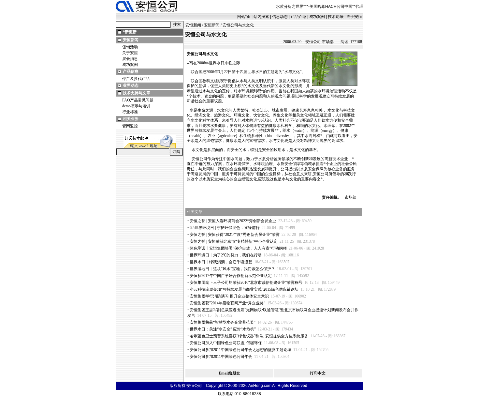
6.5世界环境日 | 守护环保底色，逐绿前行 (225, 227)
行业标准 (130, 112)
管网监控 (130, 126)
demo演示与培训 (136, 106)
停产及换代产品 (136, 78)
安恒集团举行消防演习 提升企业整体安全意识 (229, 296)
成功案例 (317, 16)
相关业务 (130, 118)
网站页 (244, 16)
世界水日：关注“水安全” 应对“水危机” (223, 329)
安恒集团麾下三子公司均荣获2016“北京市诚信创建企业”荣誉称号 (246, 282)
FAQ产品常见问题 (137, 100)
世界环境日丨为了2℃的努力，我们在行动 (226, 255)
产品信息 (130, 71)
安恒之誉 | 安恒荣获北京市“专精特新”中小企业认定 (234, 241)
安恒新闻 (130, 40)
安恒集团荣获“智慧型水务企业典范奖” (222, 322)
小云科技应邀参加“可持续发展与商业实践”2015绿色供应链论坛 (244, 289)
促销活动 (130, 47)
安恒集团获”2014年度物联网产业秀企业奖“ (227, 303)
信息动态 (280, 16)
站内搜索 (261, 16)
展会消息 (130, 58)
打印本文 (318, 373)
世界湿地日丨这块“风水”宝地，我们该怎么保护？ (232, 269)
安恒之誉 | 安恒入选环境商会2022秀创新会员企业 (233, 221)
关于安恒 (354, 16)
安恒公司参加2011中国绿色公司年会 (221, 356)
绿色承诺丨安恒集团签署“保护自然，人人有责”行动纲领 (238, 248)
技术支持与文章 (136, 93)
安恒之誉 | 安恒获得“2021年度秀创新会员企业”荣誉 (235, 234)
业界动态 (130, 85)
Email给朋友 (229, 373)
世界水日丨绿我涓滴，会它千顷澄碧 (221, 262)
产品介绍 (298, 16)
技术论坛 (335, 16)
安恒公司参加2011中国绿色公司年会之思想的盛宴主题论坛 (240, 349)
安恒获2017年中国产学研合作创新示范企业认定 (231, 275)
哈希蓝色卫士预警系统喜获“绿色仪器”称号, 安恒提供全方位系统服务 (249, 336)
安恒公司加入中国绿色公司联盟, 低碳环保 (226, 343)
